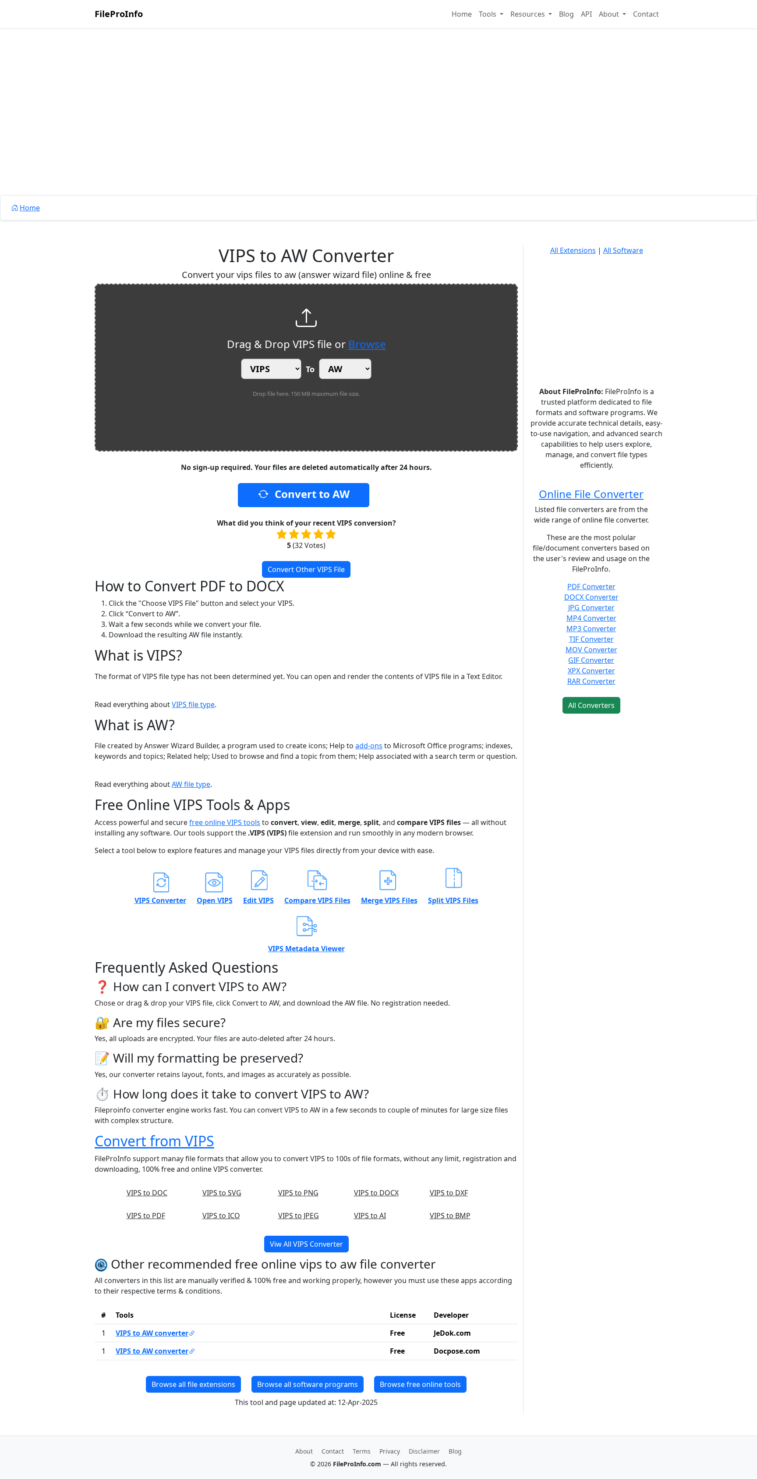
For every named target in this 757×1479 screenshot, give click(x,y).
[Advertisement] (378, 131)
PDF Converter (591, 586)
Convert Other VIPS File (306, 569)
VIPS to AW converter (152, 1333)
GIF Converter (591, 660)
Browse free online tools (420, 1384)
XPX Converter (591, 671)
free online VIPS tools (224, 822)
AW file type (191, 784)
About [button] (610, 14)
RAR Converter (591, 681)
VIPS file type (193, 704)
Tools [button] (488, 14)
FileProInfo (119, 14)
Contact (646, 14)
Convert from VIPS (154, 1140)
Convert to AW (311, 494)
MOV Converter (591, 649)
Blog (566, 14)
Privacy (389, 1451)
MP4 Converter (591, 618)
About (304, 1451)
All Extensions (573, 250)
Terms (362, 1451)
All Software (623, 250)
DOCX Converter (591, 597)
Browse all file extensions (193, 1384)
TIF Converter (591, 639)
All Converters (591, 705)
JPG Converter (591, 607)
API (586, 14)
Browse (367, 344)
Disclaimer (424, 1451)
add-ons (368, 745)
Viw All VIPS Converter (306, 1244)
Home (462, 14)
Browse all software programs (307, 1384)
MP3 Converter (591, 628)
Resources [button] (528, 14)
